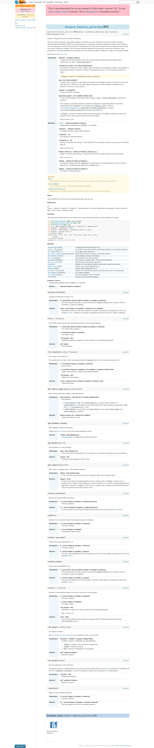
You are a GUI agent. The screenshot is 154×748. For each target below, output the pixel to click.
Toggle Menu (20, 746)
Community (59, 2)
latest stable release (58, 11)
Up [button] (25, 6)
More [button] (66, 2)
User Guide (38, 2)
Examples (50, 2)
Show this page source (123, 745)
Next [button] (31, 6)
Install (31, 2)
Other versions (25, 11)
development (92, 11)
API (44, 2)
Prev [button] (19, 6)
